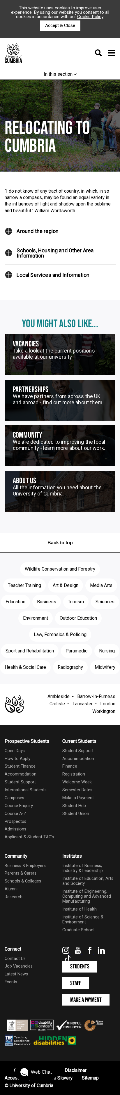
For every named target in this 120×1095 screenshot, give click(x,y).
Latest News (16, 974)
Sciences (105, 601)
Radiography (70, 667)
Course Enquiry (19, 806)
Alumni (11, 889)
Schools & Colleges (23, 881)
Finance (69, 766)
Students (79, 966)
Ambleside (58, 696)
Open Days (15, 751)
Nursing (107, 650)
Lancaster (83, 703)
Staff (75, 983)
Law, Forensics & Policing (60, 634)
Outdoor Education (78, 618)
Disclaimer (76, 1070)
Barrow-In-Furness (96, 696)
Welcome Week (77, 782)
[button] (8, 231)
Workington (103, 711)
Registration (73, 774)
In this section (59, 74)
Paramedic (76, 650)
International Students (26, 790)
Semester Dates (77, 790)
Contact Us (15, 959)
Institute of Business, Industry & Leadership (82, 868)
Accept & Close (60, 25)
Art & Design (65, 585)
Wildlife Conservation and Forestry (60, 569)
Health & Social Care (25, 667)
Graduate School (78, 930)
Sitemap (90, 1078)
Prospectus (15, 821)
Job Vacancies (19, 966)
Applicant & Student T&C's (29, 837)
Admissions (15, 829)
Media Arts (101, 585)
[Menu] (103, 53)
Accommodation (20, 774)
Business (46, 601)
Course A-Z (15, 814)
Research (13, 897)
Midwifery (105, 667)
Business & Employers (25, 866)
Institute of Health (79, 909)
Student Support (20, 782)
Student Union (75, 814)
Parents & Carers (20, 873)
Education (15, 601)
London (107, 703)
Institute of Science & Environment (82, 919)
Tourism (76, 601)
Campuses (14, 798)
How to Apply (17, 759)
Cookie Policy (90, 16)
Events (11, 982)
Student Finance (20, 766)
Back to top (60, 542)
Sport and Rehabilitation (30, 650)
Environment (35, 618)
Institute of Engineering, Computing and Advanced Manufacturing (86, 896)
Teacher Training (24, 585)
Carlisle (57, 703)
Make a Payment (78, 798)
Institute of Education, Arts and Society (87, 881)
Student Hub (74, 806)
